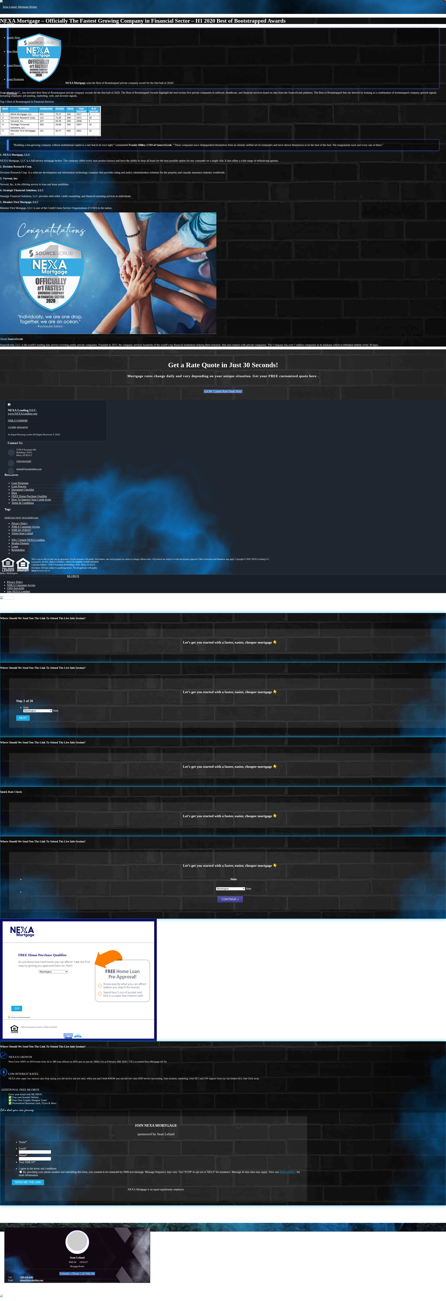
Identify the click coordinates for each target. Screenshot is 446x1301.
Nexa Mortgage (30, 518)
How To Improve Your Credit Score (31, 499)
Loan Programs (19, 483)
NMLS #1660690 (18, 420)
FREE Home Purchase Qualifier (29, 496)
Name (23, 1142)
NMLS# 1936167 (21, 530)
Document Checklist (22, 489)
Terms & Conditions (22, 502)
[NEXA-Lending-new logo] (18, 6)
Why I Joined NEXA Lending (28, 539)
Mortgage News (13, 518)
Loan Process (18, 486)
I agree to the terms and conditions (37, 1168)
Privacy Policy (19, 523)
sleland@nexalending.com (29, 469)
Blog (14, 492)
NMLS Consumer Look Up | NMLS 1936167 (39, 1027)
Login (14, 546)
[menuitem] (226, 582)
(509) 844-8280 (23, 461)
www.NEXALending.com (22, 413)
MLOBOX (73, 576)
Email (23, 1148)
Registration (18, 549)
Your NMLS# (27, 1162)
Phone (23, 1155)
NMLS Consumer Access (25, 526)
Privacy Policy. (287, 1172)
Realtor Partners (20, 543)
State (26, 707)
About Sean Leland (22, 533)
